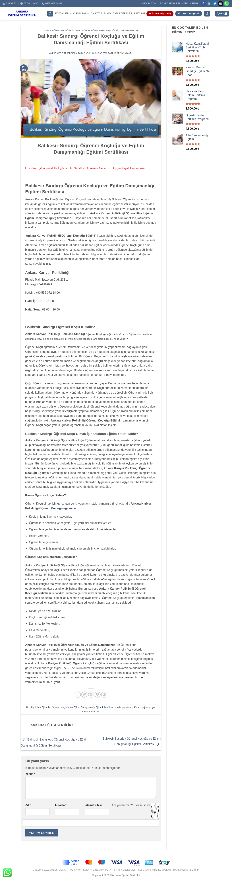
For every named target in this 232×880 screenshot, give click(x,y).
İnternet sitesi (93, 804)
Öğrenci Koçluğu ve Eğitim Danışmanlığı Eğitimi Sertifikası (101, 31)
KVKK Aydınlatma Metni (97, 870)
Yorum (30, 773)
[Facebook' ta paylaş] (78, 695)
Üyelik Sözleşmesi (45, 870)
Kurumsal (79, 13)
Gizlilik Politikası (70, 870)
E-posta (60, 804)
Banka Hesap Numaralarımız (179, 3)
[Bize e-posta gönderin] (220, 3)
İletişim (139, 13)
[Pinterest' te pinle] (98, 695)
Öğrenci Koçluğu (84, 663)
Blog (107, 13)
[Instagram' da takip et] (209, 3)
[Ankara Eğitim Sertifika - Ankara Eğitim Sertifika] (22, 13)
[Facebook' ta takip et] (203, 3)
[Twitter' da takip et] (215, 3)
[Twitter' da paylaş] (84, 695)
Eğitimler (62, 13)
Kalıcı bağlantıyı (142, 707)
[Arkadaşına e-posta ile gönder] (91, 695)
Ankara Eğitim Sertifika (63, 53)
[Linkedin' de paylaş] (104, 695)
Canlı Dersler (122, 13)
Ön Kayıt (96, 13)
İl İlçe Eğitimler (54, 31)
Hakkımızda (148, 3)
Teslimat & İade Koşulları (154, 870)
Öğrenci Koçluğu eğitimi (55, 508)
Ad (27, 804)
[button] (50, 14)
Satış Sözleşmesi (125, 870)
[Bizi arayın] (226, 3)
